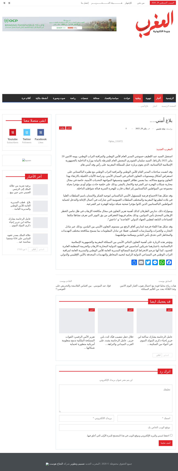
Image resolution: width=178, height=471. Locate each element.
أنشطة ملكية (42, 98)
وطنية (138, 98)
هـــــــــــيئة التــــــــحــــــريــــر (106, 3)
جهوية (148, 98)
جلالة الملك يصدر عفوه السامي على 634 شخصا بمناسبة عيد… (18, 238)
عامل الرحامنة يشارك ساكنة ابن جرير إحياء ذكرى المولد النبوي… (20, 222)
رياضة (73, 98)
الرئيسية (170, 98)
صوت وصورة (59, 98)
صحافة (96, 98)
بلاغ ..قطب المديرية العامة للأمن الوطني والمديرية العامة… (20, 205)
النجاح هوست (56, 463)
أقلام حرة (26, 98)
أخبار (158, 98)
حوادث (127, 98)
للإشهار (128, 3)
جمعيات (84, 98)
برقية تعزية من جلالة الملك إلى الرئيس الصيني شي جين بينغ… (19, 189)
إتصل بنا (85, 3)
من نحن (140, 3)
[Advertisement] (89, 64)
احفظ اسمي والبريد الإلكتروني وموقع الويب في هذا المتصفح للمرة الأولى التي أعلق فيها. (128, 435)
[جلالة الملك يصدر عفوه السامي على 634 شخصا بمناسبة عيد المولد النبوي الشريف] (40, 239)
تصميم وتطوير (77, 463)
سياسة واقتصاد (111, 98)
